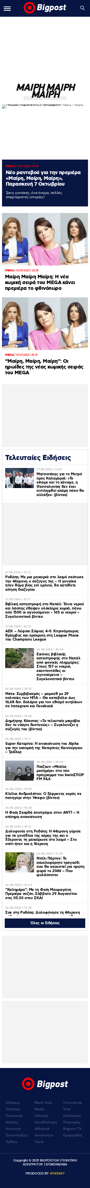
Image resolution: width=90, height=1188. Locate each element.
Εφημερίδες (73, 1135)
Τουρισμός (71, 1122)
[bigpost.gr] (45, 8)
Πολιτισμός (72, 1116)
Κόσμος (12, 1122)
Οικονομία (14, 1116)
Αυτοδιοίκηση (45, 1122)
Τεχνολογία (72, 1103)
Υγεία (39, 1142)
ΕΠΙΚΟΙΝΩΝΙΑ (56, 1164)
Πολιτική (13, 1109)
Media (39, 1109)
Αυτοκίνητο (44, 1135)
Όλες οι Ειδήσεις (45, 923)
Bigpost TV (72, 1129)
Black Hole (43, 1103)
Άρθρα (11, 1142)
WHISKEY (57, 1173)
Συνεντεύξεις (17, 1135)
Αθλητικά (42, 1129)
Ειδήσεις (13, 1103)
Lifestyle (41, 1116)
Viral (66, 1109)
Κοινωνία (13, 1129)
